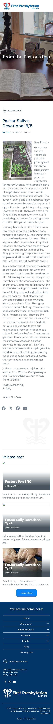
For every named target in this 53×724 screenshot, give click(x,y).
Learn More (13, 486)
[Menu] (47, 6)
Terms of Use (30, 719)
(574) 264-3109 (10, 675)
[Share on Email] (25, 408)
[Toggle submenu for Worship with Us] (48, 629)
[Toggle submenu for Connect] (48, 635)
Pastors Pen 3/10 (18, 481)
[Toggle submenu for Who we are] (48, 624)
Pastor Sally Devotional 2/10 (23, 566)
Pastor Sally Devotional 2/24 (23, 521)
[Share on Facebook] (4, 408)
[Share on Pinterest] (18, 408)
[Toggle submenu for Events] (48, 641)
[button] (5, 682)
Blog (6, 132)
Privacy (20, 719)
